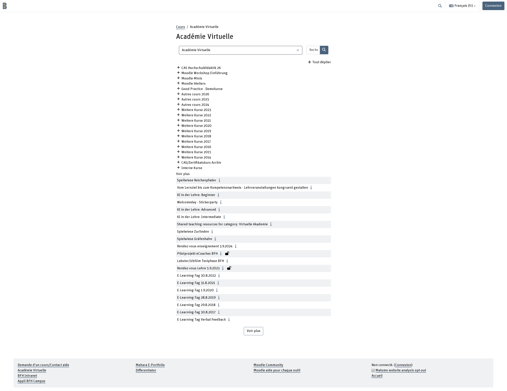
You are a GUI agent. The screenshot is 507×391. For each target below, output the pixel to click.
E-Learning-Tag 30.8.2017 (196, 312)
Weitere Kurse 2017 (196, 141)
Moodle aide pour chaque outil (277, 370)
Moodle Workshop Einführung (204, 73)
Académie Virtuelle (32, 370)
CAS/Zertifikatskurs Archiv (201, 162)
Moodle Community (268, 365)
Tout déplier (321, 62)
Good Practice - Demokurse (202, 89)
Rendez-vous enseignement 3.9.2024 (205, 246)
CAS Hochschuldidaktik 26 (201, 68)
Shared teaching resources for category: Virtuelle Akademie (222, 224)
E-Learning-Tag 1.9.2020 (195, 290)
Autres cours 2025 (195, 99)
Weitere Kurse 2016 (196, 147)
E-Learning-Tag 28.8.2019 (196, 297)
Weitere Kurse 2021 (196, 120)
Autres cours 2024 (195, 105)
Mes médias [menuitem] (41, 6)
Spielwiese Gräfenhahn (194, 239)
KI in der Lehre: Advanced (196, 209)
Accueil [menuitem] (23, 6)
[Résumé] (220, 180)
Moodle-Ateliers (193, 83)
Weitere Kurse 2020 (196, 126)
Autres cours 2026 (195, 94)
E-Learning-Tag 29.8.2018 (196, 305)
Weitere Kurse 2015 (196, 152)
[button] (440, 6)
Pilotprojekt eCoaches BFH (197, 253)
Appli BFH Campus (31, 381)
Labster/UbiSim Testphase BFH (200, 261)
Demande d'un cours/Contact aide (43, 365)
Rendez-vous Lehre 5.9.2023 (198, 268)
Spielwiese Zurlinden (193, 231)
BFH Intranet (27, 376)
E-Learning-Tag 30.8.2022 (196, 275)
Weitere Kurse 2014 (196, 157)
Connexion (493, 6)
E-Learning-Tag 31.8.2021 (196, 283)
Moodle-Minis (191, 78)
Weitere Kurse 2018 (196, 136)
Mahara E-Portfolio (150, 365)
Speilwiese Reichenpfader (196, 180)
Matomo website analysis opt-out (400, 370)
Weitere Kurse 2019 (196, 131)
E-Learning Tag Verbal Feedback (201, 319)
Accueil (377, 376)
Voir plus (183, 174)
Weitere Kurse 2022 (196, 115)
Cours (180, 27)
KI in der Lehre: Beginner (196, 195)
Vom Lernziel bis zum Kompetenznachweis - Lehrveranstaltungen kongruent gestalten (242, 187)
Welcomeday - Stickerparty (197, 202)
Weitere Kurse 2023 (196, 110)
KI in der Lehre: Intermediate (199, 217)
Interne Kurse (191, 168)
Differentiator (146, 370)
